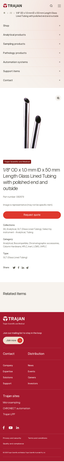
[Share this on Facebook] (18, 268)
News (31, 366)
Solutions (8, 378)
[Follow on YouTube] (11, 428)
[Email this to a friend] (27, 268)
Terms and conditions (37, 438)
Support (7, 384)
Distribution (36, 353)
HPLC (24, 247)
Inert (30, 247)
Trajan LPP (9, 414)
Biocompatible (21, 243)
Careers (32, 378)
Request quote (32, 215)
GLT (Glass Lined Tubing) (29, 229)
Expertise (8, 372)
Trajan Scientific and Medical (17, 162)
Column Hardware (12, 247)
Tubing (29, 232)
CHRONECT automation (16, 408)
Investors (33, 384)
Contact (8, 353)
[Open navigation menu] (59, 5)
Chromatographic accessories (44, 243)
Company (8, 366)
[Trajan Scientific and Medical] (17, 6)
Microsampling (11, 402)
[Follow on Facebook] (4, 428)
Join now (11, 340)
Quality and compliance (13, 444)
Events (31, 372)
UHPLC (43, 247)
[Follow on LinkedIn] (18, 428)
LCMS (36, 247)
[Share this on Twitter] (14, 268)
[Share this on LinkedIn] (22, 268)
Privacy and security (12, 438)
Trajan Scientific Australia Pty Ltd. (35, 452)
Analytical (11, 229)
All (11, 13)
